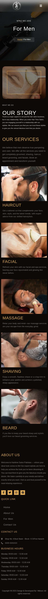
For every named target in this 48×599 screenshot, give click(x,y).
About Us (8, 513)
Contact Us (9, 524)
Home (19, 39)
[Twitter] (10, 492)
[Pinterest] (22, 492)
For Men (8, 519)
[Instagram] (16, 492)
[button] (41, 6)
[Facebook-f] (3, 492)
